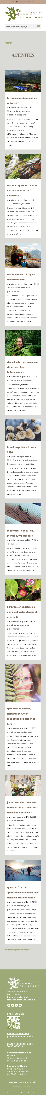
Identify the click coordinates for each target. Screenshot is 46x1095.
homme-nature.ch (17, 997)
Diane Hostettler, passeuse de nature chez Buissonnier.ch (22, 367)
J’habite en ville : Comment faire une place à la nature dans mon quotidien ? (22, 807)
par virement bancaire (20, 1036)
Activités (17, 111)
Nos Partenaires (24, 380)
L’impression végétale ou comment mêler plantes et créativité (22, 612)
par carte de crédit (18, 1033)
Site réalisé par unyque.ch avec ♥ (15, 1093)
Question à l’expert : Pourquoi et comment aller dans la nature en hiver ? (23, 892)
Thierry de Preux (19, 456)
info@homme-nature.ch (21, 999)
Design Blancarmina (35, 1093)
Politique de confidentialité (21, 1082)
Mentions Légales (21, 1086)
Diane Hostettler (19, 107)
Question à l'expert (16, 115)
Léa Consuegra (18, 376)
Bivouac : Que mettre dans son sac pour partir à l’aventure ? (22, 190)
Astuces (26, 111)
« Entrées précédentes (17, 949)
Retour (8, 42)
